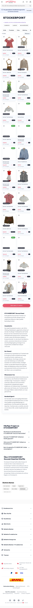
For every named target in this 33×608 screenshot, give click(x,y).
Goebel (13, 486)
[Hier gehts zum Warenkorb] (30, 1)
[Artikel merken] (4, 37)
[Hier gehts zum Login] (23, 1)
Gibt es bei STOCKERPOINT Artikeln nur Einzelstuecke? (15, 443)
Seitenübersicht (7, 491)
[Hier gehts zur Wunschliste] (26, 1)
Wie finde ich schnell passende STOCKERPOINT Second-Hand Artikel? (14, 432)
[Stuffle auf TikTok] (22, 600)
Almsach (15, 25)
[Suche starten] (30, 5)
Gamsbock (7, 25)
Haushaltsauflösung (21, 591)
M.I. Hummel (7, 486)
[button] (2, 2)
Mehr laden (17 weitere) (16, 305)
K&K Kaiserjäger (24, 25)
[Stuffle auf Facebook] (14, 600)
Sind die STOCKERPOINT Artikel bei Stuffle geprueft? (14, 437)
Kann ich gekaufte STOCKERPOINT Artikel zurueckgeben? (15, 448)
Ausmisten (16, 593)
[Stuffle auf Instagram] (10, 600)
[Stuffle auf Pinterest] (18, 600)
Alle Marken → (23, 488)
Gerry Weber (14, 488)
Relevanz (27, 33)
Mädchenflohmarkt (20, 586)
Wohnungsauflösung (8, 593)
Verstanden (29, 10)
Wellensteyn (6, 488)
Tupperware (20, 486)
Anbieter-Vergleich (25, 593)
